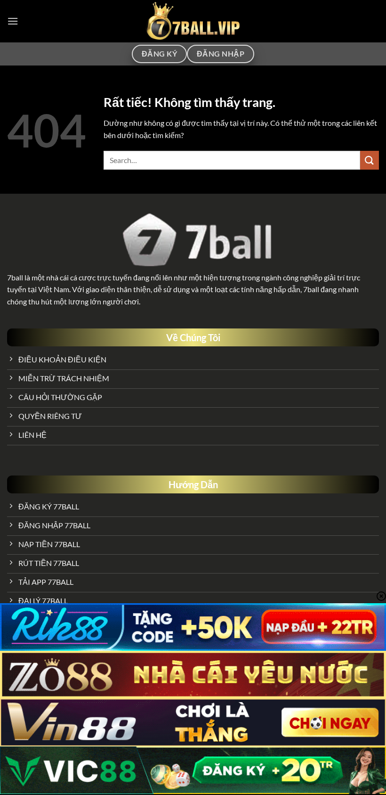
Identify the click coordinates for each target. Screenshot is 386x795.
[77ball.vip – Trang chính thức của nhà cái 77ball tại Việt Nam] (193, 21)
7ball (15, 277)
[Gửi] (369, 160)
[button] (12, 21)
